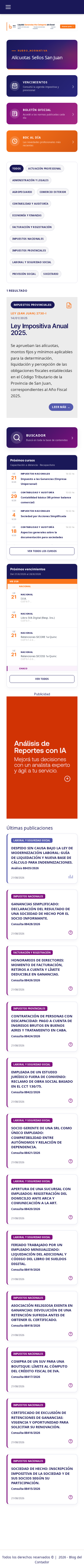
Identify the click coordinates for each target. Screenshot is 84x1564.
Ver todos (42, 679)
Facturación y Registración (32, 227)
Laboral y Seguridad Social (32, 262)
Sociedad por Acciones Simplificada (43, 516)
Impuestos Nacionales (28, 238)
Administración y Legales (30, 180)
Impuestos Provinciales (29, 250)
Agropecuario (22, 192)
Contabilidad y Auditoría (30, 203)
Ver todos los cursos (42, 551)
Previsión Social (24, 274)
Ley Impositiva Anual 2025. (39, 329)
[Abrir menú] (8, 7)
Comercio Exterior (53, 192)
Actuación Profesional (44, 168)
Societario (51, 274)
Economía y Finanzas (27, 215)
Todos (16, 168)
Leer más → (61, 407)
